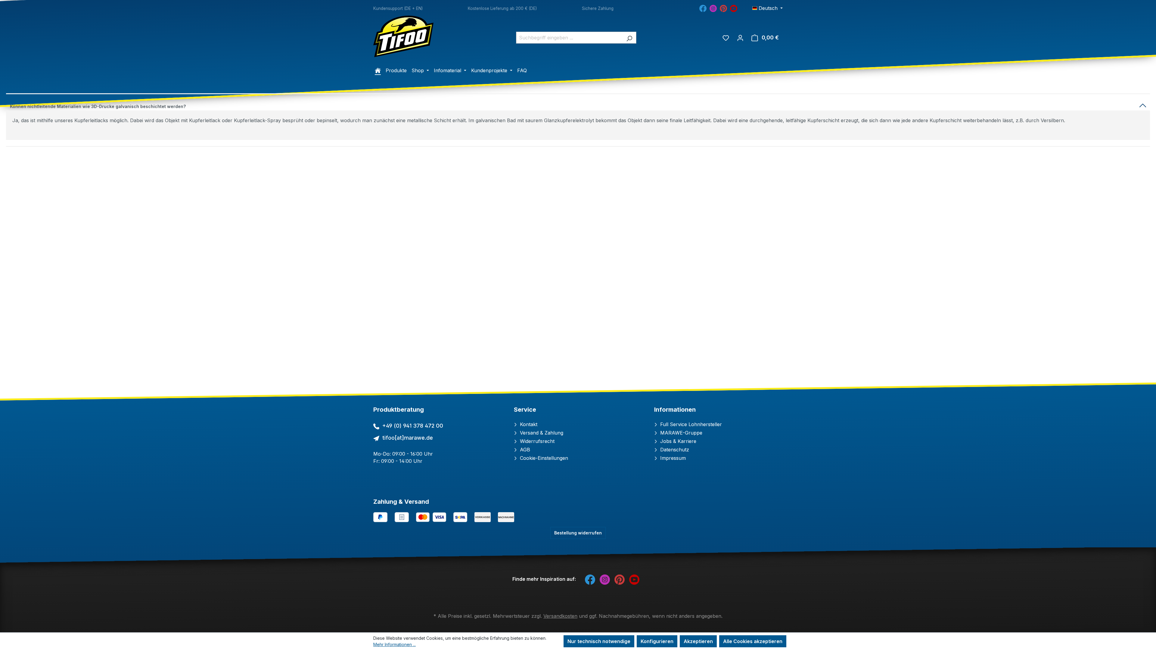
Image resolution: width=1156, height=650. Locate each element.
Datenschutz (674, 450)
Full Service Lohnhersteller (690, 424)
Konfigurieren (657, 641)
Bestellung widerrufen (578, 532)
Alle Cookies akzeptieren (752, 641)
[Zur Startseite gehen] (403, 36)
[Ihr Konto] (740, 38)
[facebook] (703, 8)
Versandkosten (560, 616)
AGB (524, 450)
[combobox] (569, 38)
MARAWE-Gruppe (680, 433)
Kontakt (527, 424)
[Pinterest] (723, 8)
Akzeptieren (698, 641)
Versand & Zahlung (540, 433)
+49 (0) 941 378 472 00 (412, 425)
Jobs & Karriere (677, 441)
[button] (578, 105)
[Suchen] (629, 38)
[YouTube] (733, 8)
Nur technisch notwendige (598, 641)
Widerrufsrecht (536, 441)
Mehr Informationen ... (394, 644)
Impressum (672, 458)
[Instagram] (713, 8)
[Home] (378, 70)
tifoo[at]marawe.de (407, 438)
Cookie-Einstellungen (543, 458)
